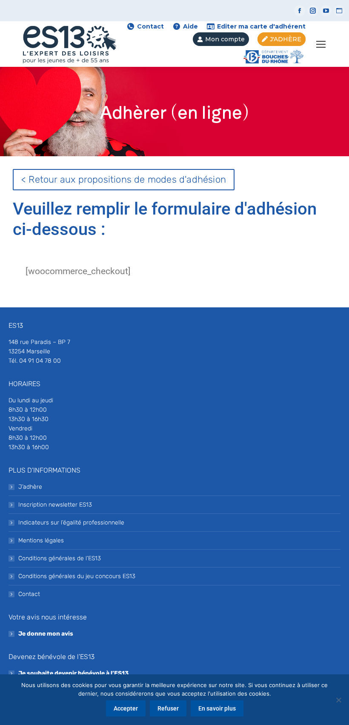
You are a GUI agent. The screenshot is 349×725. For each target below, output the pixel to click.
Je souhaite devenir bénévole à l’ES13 (73, 673)
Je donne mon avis (45, 633)
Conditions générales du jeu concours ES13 (76, 576)
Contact (150, 26)
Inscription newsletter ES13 (55, 504)
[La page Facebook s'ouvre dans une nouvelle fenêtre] (299, 10)
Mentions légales (41, 540)
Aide (190, 26)
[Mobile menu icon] (321, 44)
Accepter (126, 708)
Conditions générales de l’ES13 (59, 558)
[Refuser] (338, 700)
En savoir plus (217, 708)
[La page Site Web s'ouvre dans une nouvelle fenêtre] (339, 10)
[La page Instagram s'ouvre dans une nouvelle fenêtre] (312, 10)
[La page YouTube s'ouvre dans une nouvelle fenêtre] (326, 10)
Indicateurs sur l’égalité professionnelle (71, 522)
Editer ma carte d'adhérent (261, 26)
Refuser (168, 708)
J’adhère (30, 486)
